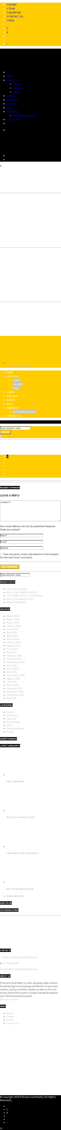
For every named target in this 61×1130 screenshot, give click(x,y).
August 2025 (13, 619)
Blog (10, 108)
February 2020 (14, 688)
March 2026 (13, 616)
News (10, 725)
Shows (12, 5)
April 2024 (12, 635)
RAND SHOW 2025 (16, 602)
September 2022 (16, 662)
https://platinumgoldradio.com (19, 957)
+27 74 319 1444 (10, 963)
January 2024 (14, 642)
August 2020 (13, 678)
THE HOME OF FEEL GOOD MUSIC (25, 595)
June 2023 (12, 649)
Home (10, 76)
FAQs (11, 20)
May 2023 (12, 652)
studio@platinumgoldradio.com (19, 969)
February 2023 (14, 655)
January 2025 (14, 626)
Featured (11, 718)
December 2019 (15, 691)
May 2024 (12, 632)
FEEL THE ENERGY (17, 589)
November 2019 (15, 694)
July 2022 (12, 665)
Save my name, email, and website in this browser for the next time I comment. (29, 555)
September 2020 (16, 675)
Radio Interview (15, 728)
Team (11, 9)
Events (11, 104)
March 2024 (13, 639)
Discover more (8, 999)
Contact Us (15, 16)
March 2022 (13, 668)
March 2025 (13, 622)
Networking (13, 721)
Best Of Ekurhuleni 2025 (20, 599)
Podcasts (12, 100)
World (10, 731)
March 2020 (13, 685)
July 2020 (12, 681)
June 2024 (12, 629)
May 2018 (12, 698)
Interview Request (24, 116)
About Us (12, 80)
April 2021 (12, 671)
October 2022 (14, 658)
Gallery (18, 88)
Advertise (14, 12)
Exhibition (12, 715)
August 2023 (13, 645)
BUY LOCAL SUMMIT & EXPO (22, 592)
